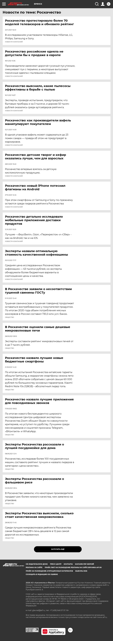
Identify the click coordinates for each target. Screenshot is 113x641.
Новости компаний (14, 42)
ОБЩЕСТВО (9, 317)
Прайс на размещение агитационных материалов (49, 571)
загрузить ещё (57, 549)
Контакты (68, 564)
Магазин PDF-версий (84, 564)
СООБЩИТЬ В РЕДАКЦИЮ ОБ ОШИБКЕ (42, 574)
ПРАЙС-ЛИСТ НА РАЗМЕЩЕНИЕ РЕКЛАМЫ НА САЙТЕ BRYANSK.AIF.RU (73, 567)
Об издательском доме (37, 564)
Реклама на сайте (34, 567)
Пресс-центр (55, 564)
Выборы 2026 (81, 571)
